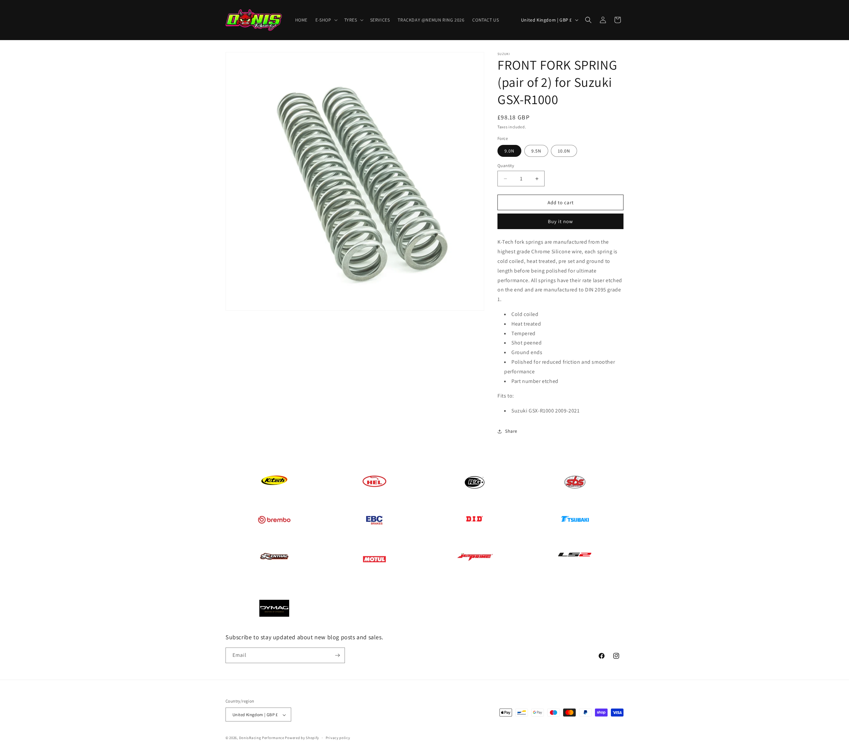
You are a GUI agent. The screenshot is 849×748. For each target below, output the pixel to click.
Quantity (505, 165)
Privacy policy (338, 738)
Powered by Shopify (302, 738)
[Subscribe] (337, 655)
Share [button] (511, 431)
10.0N (564, 151)
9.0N (509, 151)
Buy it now (560, 221)
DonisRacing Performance (261, 738)
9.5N (536, 151)
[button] (325, 20)
